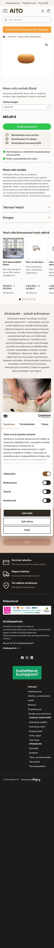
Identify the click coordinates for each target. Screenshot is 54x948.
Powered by (30, 779)
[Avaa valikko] (5, 10)
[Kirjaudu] (42, 10)
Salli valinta (27, 521)
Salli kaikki (27, 513)
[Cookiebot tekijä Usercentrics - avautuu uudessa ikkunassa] (38, 416)
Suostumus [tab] (9, 424)
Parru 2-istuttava (34, 262)
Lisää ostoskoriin (27, 126)
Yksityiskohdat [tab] (26, 424)
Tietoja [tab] (44, 424)
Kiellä (27, 530)
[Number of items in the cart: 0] (48, 10)
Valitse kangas (10, 101)
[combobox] (27, 20)
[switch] (46, 482)
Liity (27, 542)
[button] (46, 44)
